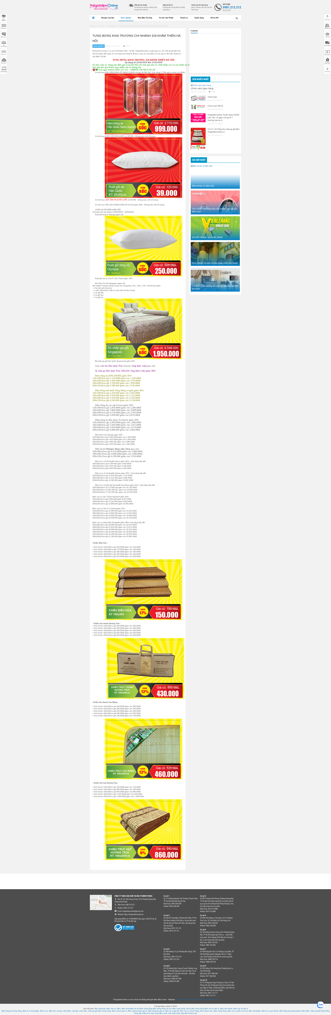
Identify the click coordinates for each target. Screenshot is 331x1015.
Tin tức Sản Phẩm (166, 18)
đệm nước (163, 1013)
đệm (119, 1008)
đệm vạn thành (226, 1008)
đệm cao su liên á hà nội (238, 1011)
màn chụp (155, 1013)
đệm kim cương (55, 1011)
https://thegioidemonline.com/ (206, 999)
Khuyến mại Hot (107, 18)
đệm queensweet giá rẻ (137, 1011)
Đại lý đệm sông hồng (195, 1008)
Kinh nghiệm (126, 18)
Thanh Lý (184, 18)
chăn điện (67, 1011)
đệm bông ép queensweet (290, 1011)
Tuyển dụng (199, 18)
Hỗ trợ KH (214, 18)
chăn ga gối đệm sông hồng (99, 1011)
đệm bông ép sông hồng (12, 1011)
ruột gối (75, 1011)
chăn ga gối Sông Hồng (320, 1011)
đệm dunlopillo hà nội (130, 1008)
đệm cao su (111, 1008)
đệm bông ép (100, 1008)
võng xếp (137, 1013)
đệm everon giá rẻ (119, 1011)
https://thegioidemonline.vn (134, 914)
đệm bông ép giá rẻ (156, 1011)
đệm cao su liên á (212, 1008)
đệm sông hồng (146, 1008)
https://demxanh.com (184, 999)
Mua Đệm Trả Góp (145, 18)
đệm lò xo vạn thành (270, 1011)
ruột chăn (83, 1011)
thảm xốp (180, 1013)
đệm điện (305, 1011)
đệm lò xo (44, 1011)
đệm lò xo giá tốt (172, 1011)
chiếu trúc (146, 1013)
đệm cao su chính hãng (189, 1011)
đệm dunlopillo (255, 1011)
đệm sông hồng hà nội (162, 1008)
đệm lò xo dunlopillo (31, 1011)
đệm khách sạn (206, 1011)
